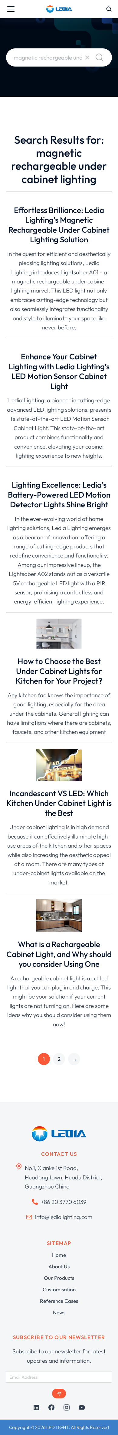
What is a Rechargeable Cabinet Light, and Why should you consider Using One (59, 954)
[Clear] (87, 57)
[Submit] (59, 1393)
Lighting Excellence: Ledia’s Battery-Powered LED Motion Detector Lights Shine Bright (59, 494)
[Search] (99, 57)
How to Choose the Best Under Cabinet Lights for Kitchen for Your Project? (59, 671)
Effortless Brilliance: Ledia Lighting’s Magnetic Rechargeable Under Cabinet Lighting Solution (59, 225)
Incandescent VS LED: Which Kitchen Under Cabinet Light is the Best (59, 803)
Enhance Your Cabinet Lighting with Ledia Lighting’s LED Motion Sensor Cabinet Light (59, 371)
